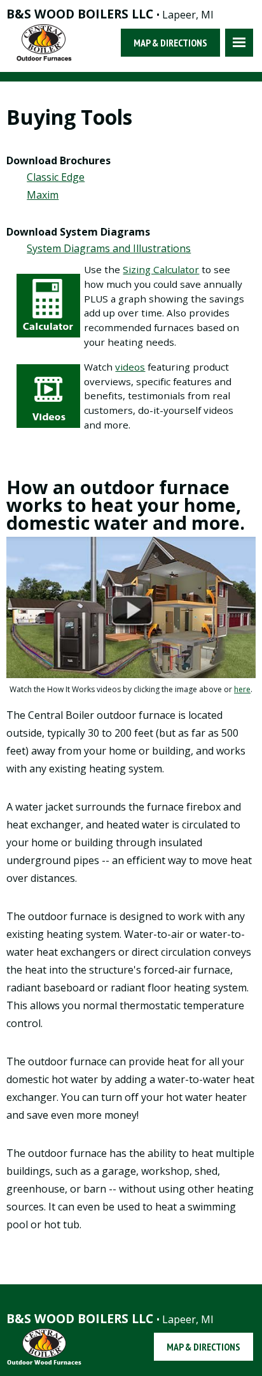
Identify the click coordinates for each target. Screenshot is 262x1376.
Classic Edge (56, 177)
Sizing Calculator (161, 269)
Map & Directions (170, 42)
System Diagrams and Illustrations (109, 248)
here (242, 689)
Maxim (43, 195)
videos (130, 366)
